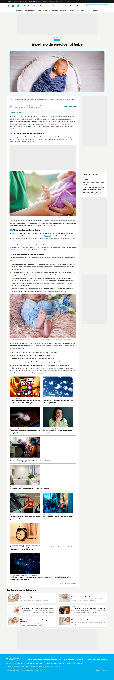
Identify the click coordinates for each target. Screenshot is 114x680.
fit (59, 666)
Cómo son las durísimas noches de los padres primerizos (35, 621)
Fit (64, 1)
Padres (35, 1)
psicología (50, 666)
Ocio (58, 6)
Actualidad (15, 1)
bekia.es (8, 666)
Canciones (96, 659)
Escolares (49, 663)
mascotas (39, 666)
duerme (46, 291)
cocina (23, 666)
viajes (62, 666)
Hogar (61, 1)
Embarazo (9, 663)
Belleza (25, 1)
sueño (25, 139)
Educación (52, 6)
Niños (32, 663)
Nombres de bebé (68, 6)
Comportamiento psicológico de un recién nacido (36, 608)
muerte (40, 373)
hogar (56, 666)
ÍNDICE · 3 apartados (43, 112)
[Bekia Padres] (14, 6)
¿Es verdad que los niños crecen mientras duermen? (88, 608)
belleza (18, 666)
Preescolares (39, 663)
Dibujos (89, 659)
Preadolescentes (59, 663)
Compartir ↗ (72, 106)
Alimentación (28, 6)
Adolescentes (70, 663)
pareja (33, 666)
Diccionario (104, 659)
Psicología (55, 1)
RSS (41, 670)
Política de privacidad (19, 670)
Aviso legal (9, 670)
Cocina (30, 1)
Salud (50, 1)
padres (28, 666)
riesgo (47, 236)
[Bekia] (8, 1)
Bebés (27, 663)
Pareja (39, 1)
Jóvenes (79, 663)
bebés (21, 116)
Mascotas (45, 1)
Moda (20, 1)
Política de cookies (32, 670)
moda (13, 666)
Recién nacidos (18, 663)
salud (44, 666)
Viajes (68, 1)
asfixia (64, 266)
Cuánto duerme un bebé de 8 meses (83, 597)
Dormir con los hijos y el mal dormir (32, 597)
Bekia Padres (55, 37)
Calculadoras (80, 6)
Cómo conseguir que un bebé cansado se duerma (87, 620)
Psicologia (43, 6)
